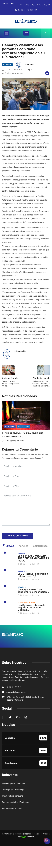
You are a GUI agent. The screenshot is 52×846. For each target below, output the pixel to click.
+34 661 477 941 (13, 687)
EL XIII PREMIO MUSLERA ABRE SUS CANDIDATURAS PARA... (33, 558)
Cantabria (9, 427)
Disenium (30, 837)
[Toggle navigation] (6, 33)
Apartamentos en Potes (12, 808)
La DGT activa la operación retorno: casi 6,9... (33, 575)
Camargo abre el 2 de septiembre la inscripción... (33, 590)
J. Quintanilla (29, 64)
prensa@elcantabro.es (16, 692)
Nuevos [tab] (10, 546)
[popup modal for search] (45, 33)
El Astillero (23, 427)
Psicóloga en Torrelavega (13, 789)
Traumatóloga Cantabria (12, 796)
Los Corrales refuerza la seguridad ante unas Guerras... (31, 607)
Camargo (7, 65)
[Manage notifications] (46, 840)
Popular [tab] (23, 546)
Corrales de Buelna (26, 603)
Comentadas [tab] (40, 546)
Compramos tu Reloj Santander (15, 802)
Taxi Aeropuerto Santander (13, 783)
